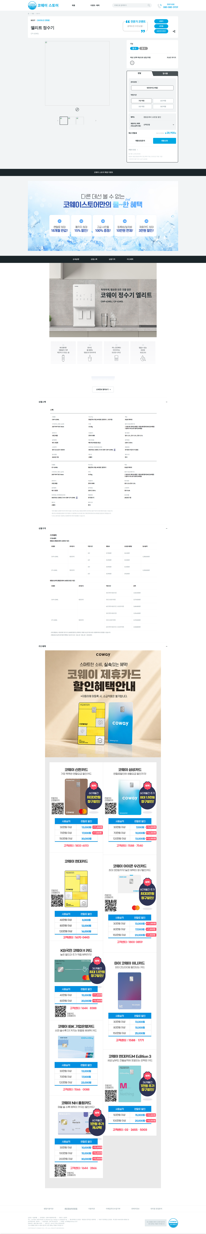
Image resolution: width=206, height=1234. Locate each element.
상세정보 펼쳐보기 (102, 389)
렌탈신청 (164, 141)
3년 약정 (163, 107)
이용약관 (91, 1209)
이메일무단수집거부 (113, 1209)
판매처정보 (135, 1209)
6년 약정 (163, 101)
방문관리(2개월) (152, 88)
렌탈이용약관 (48, 1209)
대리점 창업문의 (156, 1209)
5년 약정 (141, 107)
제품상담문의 (140, 141)
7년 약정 (141, 101)
